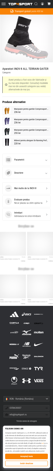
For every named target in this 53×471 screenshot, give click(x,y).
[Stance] (26, 369)
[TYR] (39, 369)
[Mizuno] (26, 332)
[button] (26, 160)
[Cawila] (14, 323)
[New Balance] (26, 344)
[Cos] (49, 4)
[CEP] (26, 323)
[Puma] (14, 356)
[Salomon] (39, 356)
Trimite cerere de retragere (26, 421)
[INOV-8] (14, 332)
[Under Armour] (26, 381)
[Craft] (39, 323)
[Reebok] (26, 356)
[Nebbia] (14, 344)
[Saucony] (14, 369)
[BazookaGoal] (39, 314)
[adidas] (14, 314)
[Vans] (39, 381)
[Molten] (39, 332)
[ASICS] (26, 314)
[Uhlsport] (14, 381)
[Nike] (39, 344)
